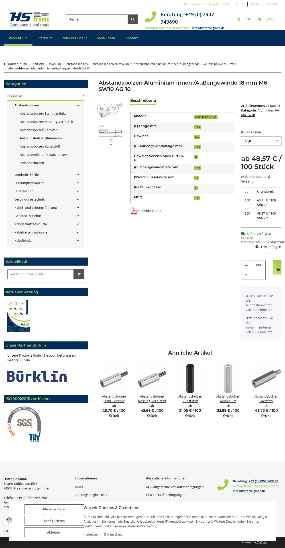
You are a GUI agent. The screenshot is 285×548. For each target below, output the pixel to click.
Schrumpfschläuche (29, 183)
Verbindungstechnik (29, 199)
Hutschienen (23, 191)
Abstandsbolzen (26, 105)
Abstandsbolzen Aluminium (41, 138)
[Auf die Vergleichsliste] (102, 109)
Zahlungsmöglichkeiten (92, 495)
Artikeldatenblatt (150, 211)
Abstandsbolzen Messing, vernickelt (46, 122)
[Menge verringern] (246, 265)
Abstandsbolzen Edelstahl (39, 130)
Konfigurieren (54, 521)
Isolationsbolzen (32, 163)
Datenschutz (113, 534)
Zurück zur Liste (17, 64)
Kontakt (272, 4)
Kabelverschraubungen (31, 232)
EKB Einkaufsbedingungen (165, 495)
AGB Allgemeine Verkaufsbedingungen (175, 487)
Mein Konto (106, 38)
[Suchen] (133, 19)
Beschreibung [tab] (143, 100)
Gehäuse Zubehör (27, 216)
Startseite (45, 38)
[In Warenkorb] (78, 274)
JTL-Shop (261, 542)
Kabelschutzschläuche (31, 224)
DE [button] (238, 4)
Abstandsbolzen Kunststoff (40, 146)
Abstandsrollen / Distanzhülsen (43, 154)
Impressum (91, 534)
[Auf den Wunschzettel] (114, 109)
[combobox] (261, 141)
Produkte (14, 95)
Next (274, 393)
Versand (247, 181)
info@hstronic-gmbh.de (208, 28)
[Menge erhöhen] (246, 275)
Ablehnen (54, 532)
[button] (239, 19)
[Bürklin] (37, 376)
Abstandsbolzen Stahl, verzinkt (43, 113)
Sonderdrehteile (26, 175)
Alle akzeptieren (54, 509)
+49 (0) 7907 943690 (263, 481)
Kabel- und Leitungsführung (35, 207)
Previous (106, 393)
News (255, 4)
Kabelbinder (23, 240)
